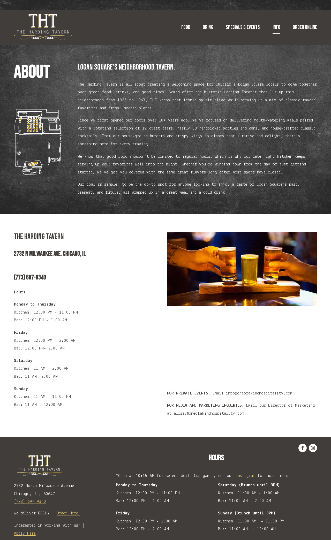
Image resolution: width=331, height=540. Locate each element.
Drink (208, 27)
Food (185, 27)
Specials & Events (243, 27)
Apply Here (25, 533)
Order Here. (68, 513)
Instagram (245, 476)
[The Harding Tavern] (313, 448)
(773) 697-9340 (30, 501)
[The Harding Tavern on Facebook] (302, 448)
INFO (276, 27)
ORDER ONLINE (305, 27)
